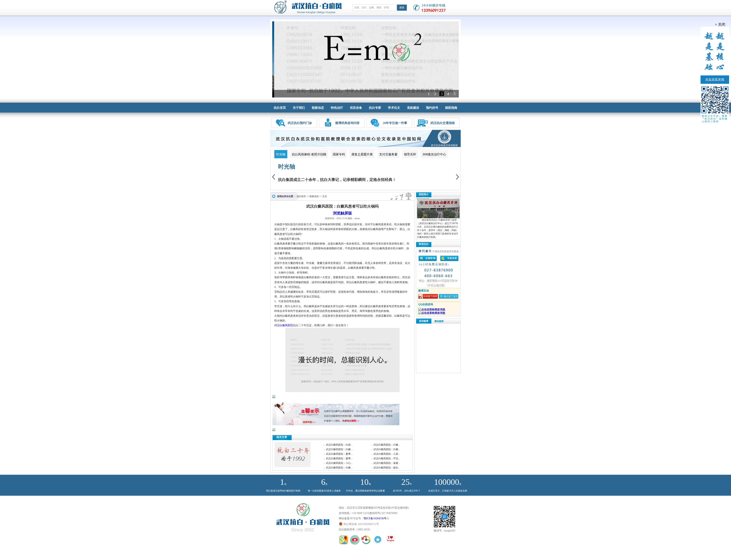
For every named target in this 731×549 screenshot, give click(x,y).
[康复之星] (378, 542)
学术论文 (394, 107)
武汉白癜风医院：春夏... (386, 463)
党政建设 (413, 107)
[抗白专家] (355, 542)
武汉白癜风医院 (283, 325)
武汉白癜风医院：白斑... (339, 444)
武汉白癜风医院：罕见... (386, 458)
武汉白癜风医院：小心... (339, 463)
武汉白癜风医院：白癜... (386, 444)
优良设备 (356, 107)
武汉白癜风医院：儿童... (386, 453)
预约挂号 (432, 107)
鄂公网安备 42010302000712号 (361, 524)
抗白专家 (375, 107)
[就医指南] (344, 542)
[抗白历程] (366, 542)
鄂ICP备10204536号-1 (376, 518)
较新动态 (318, 107)
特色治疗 (337, 107)
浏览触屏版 (342, 213)
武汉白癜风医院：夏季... (339, 453)
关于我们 (299, 107)
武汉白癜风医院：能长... (386, 467)
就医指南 (451, 107)
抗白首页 (280, 107)
